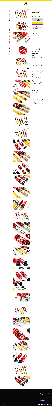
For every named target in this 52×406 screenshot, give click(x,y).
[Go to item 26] (9, 45)
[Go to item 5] (9, 14)
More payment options (37, 26)
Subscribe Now (37, 19)
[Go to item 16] (9, 30)
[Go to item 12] (9, 25)
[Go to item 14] (9, 27)
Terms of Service (2, 394)
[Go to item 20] (9, 36)
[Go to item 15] (9, 29)
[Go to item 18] (9, 33)
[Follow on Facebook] (1, 402)
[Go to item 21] (9, 38)
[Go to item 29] (9, 50)
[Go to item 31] (9, 53)
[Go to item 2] (9, 10)
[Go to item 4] (9, 13)
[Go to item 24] (9, 42)
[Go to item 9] (9, 20)
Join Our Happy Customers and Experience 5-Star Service (26, 0)
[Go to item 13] (9, 26)
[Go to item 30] (9, 51)
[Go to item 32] (9, 54)
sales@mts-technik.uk (43, 394)
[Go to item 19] (9, 35)
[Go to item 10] (9, 22)
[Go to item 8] (9, 19)
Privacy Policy (2, 392)
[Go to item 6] (9, 16)
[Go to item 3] (9, 11)
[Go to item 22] (9, 39)
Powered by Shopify (8, 404)
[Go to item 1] (9, 8)
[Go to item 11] (9, 23)
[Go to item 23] (9, 41)
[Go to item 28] (9, 48)
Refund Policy (2, 393)
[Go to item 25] (9, 44)
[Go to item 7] (9, 17)
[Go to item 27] (9, 47)
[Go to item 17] (9, 32)
